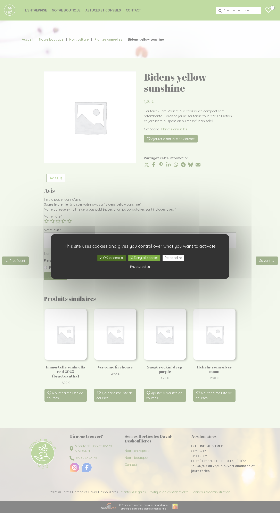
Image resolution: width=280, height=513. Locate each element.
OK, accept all (113, 258)
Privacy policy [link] (140, 267)
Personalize (173, 258)
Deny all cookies (145, 258)
